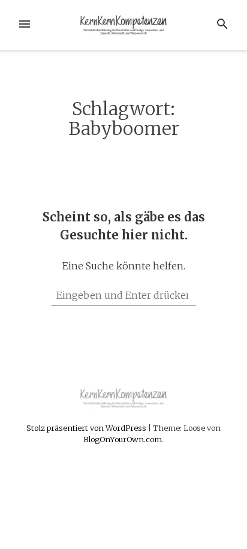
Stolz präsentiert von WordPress (87, 428)
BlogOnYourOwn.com (122, 439)
